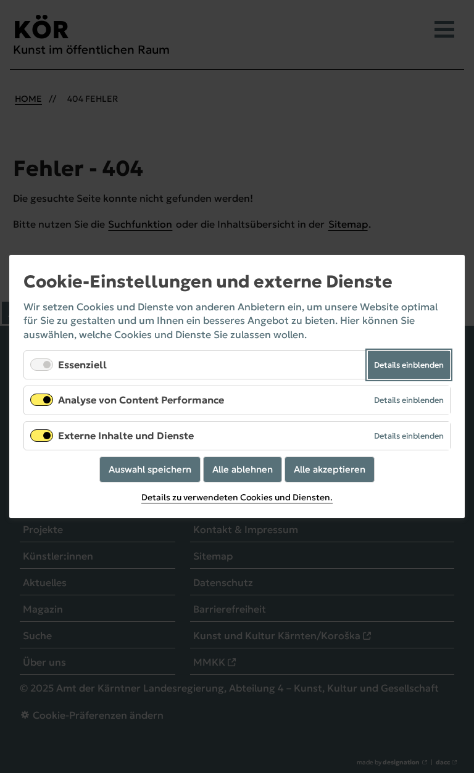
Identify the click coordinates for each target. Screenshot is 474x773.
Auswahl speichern (150, 469)
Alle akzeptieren (329, 469)
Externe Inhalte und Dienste (126, 435)
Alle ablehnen (242, 469)
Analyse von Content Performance (141, 400)
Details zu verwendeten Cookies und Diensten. (237, 497)
